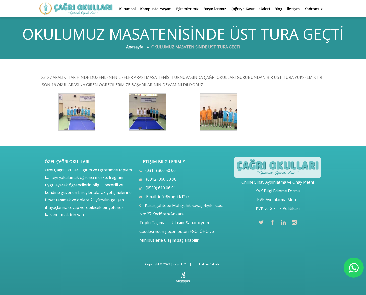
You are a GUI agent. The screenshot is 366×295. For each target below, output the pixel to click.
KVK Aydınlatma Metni (277, 199)
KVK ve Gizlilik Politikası (278, 208)
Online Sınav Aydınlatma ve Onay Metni (277, 182)
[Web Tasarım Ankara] (183, 277)
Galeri (264, 8)
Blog (278, 8)
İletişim (293, 8)
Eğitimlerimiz (187, 8)
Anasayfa (134, 47)
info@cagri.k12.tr (173, 196)
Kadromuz (313, 8)
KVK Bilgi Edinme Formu (277, 191)
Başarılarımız (214, 8)
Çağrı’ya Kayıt (243, 8)
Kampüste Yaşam (156, 8)
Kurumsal (127, 8)
